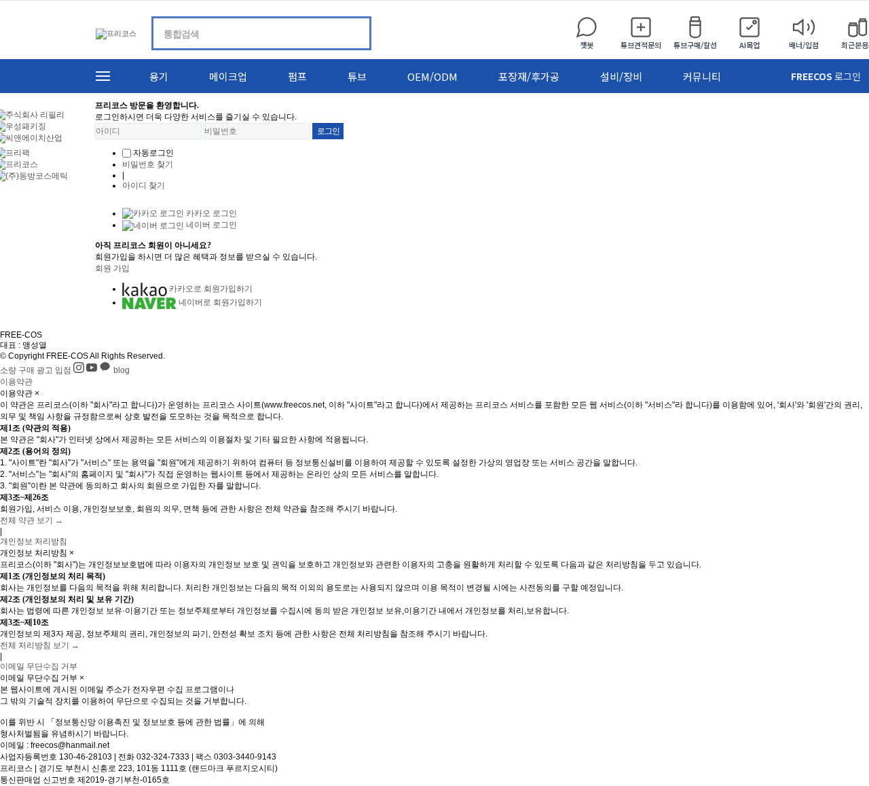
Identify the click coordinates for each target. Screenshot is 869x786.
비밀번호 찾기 (147, 164)
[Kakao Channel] (106, 370)
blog (121, 370)
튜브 (357, 76)
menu (103, 76)
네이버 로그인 (210, 225)
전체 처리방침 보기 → (39, 645)
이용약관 (16, 382)
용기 (158, 76)
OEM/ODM (432, 76)
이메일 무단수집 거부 (38, 666)
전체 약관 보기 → (31, 520)
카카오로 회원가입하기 (210, 288)
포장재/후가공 (528, 76)
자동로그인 (153, 153)
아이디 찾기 (143, 185)
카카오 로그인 (210, 213)
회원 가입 (112, 268)
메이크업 (228, 76)
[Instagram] (79, 370)
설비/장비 (621, 76)
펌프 (297, 76)
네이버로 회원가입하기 (219, 302)
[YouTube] (92, 370)
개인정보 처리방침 (33, 541)
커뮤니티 (702, 76)
